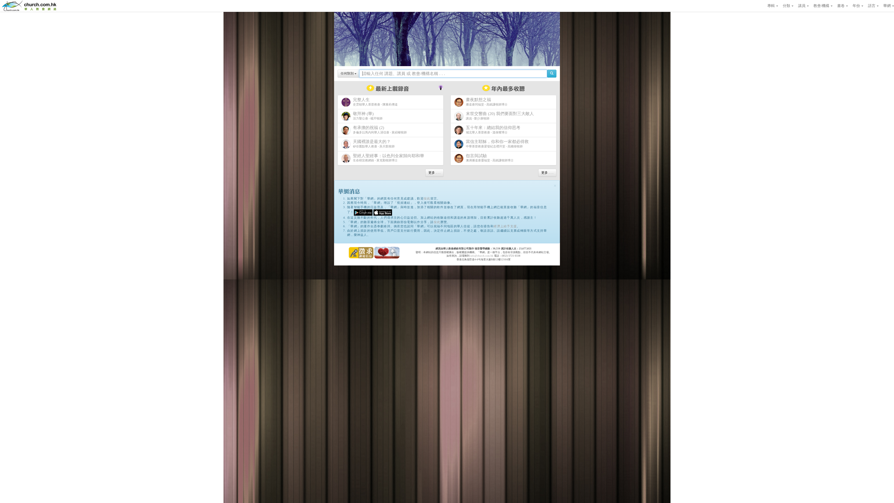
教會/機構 (821, 6)
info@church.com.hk (481, 255)
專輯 (771, 6)
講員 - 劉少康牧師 (500, 115)
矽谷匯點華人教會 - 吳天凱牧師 (374, 143)
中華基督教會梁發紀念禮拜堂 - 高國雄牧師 (497, 143)
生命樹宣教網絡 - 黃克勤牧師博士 (388, 157)
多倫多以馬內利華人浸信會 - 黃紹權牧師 (380, 129)
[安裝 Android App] (363, 212)
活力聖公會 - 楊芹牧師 (368, 115)
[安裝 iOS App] (382, 212)
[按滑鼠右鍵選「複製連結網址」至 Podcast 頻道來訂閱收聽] (441, 87)
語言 (872, 6)
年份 (857, 6)
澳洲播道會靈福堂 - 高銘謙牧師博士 (490, 157)
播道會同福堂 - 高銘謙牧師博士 (487, 101)
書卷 (841, 6)
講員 (802, 6)
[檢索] (551, 74)
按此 (427, 198)
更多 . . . (434, 172)
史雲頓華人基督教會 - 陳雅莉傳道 (375, 101)
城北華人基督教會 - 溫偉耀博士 (493, 129)
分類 (787, 6)
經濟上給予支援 (505, 226)
